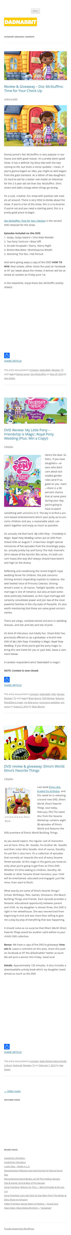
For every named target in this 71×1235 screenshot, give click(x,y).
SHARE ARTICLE (13, 361)
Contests (34, 370)
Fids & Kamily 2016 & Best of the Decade (24, 1183)
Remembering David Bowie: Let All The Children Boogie (32, 1178)
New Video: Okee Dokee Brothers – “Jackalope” (28, 1207)
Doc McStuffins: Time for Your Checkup (24, 220)
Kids (54, 694)
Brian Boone (35, 698)
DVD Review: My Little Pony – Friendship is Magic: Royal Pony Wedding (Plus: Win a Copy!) (29, 434)
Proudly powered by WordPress (19, 1228)
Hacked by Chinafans (15, 1162)
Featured (17, 1065)
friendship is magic (13, 702)
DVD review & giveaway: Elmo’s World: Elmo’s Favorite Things (34, 768)
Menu (35, 11)
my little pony (31, 702)
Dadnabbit (45, 370)
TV (62, 370)
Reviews (56, 370)
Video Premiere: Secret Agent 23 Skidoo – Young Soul (31, 1203)
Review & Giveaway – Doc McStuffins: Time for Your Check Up (34, 88)
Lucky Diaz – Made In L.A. (17, 1166)
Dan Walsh (9, 378)
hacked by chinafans (14, 1158)
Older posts (12, 1091)
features (59, 698)
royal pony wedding (49, 702)
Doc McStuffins (38, 374)
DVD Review (48, 698)
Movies (60, 694)
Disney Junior (23, 374)
